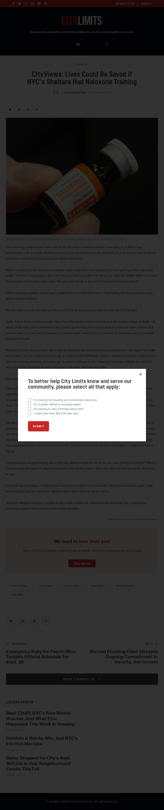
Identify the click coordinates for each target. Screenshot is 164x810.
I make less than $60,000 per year (56, 413)
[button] (140, 374)
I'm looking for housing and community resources (65, 400)
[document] (82, 405)
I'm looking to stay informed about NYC (59, 409)
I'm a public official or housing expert (57, 404)
